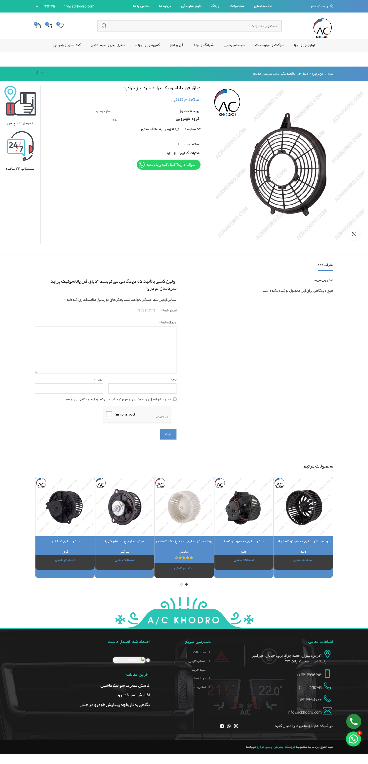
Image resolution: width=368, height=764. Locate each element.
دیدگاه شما (167, 322)
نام (173, 379)
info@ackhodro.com (78, 6)
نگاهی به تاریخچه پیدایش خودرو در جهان (115, 704)
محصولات (199, 652)
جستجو (104, 26)
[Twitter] (168, 153)
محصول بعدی (37, 72)
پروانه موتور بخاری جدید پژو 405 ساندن (184, 541)
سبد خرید (199, 669)
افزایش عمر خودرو (134, 695)
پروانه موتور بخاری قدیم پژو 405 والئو (303, 541)
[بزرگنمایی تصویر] (354, 234)
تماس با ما (199, 686)
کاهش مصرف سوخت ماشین (125, 685)
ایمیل (98, 379)
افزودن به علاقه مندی (157, 129)
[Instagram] (236, 726)
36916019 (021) (310, 687)
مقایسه (190, 129)
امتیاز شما (168, 310)
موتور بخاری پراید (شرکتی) (124, 541)
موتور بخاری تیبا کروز (65, 541)
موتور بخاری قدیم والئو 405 (243, 541)
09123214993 (46, 6)
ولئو (303, 551)
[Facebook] (174, 153)
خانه (330, 74)
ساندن (184, 551)
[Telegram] (222, 726)
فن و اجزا (317, 74)
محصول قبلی (47, 72)
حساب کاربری (197, 660)
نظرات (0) (325, 265)
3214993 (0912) (309, 675)
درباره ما (200, 678)
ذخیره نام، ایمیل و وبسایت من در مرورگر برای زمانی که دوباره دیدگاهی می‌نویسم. (118, 399)
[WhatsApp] (229, 726)
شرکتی (124, 551)
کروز (65, 551)
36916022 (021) (310, 700)
